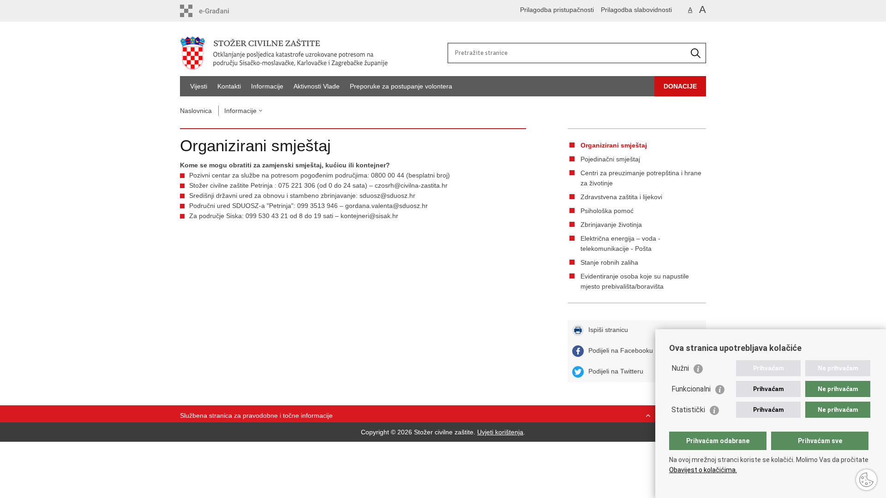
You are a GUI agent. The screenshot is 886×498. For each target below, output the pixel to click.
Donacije (680, 86)
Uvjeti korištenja (500, 432)
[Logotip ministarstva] (311, 53)
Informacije (267, 86)
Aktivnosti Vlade (316, 86)
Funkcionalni (691, 389)
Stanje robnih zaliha (609, 262)
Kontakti (229, 86)
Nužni (680, 368)
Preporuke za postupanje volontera (401, 86)
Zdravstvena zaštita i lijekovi (621, 197)
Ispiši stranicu (608, 329)
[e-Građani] (219, 11)
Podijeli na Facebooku (620, 350)
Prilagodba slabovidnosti (636, 9)
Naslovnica (196, 110)
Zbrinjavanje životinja (611, 224)
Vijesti (198, 86)
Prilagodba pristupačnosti (557, 9)
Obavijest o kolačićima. (703, 470)
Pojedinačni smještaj (610, 159)
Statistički (688, 409)
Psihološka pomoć (607, 210)
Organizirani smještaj (614, 145)
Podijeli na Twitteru (615, 371)
